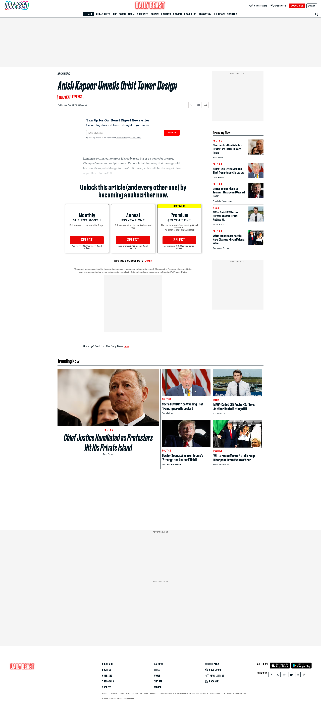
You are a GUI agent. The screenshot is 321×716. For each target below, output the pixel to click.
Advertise (137, 693)
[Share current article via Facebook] (184, 105)
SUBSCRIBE (297, 6)
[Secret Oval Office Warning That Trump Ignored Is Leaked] (255, 177)
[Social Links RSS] (298, 675)
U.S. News (219, 14)
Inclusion (194, 693)
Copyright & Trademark (234, 693)
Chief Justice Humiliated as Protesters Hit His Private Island (108, 442)
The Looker (119, 14)
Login (148, 260)
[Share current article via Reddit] (206, 105)
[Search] (316, 14)
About (105, 693)
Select (87, 240)
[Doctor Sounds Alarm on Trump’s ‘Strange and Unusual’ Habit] (255, 197)
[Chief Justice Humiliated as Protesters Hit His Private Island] (255, 153)
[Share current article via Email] (198, 105)
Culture (158, 681)
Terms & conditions (210, 693)
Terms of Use (121, 138)
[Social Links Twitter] (278, 675)
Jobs (128, 693)
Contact (114, 693)
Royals (155, 14)
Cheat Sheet (103, 14)
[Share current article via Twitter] (191, 105)
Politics (166, 14)
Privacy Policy (135, 138)
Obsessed (142, 14)
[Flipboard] (304, 675)
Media (131, 14)
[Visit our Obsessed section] (27, 6)
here (126, 346)
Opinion (177, 14)
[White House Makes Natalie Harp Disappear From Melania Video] (255, 244)
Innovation (205, 14)
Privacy (153, 693)
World (157, 675)
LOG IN (311, 6)
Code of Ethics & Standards (173, 693)
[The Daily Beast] (150, 6)
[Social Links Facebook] (271, 675)
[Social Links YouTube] (291, 675)
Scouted (232, 14)
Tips (122, 693)
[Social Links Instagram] (284, 675)
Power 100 (190, 14)
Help (146, 693)
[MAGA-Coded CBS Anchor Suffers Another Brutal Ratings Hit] (255, 220)
